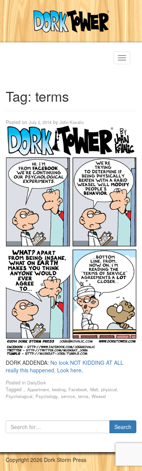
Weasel (99, 396)
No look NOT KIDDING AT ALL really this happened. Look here (64, 366)
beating (59, 389)
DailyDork (36, 383)
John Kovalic (71, 122)
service (68, 396)
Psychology (47, 396)
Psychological (19, 396)
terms (83, 396)
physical (109, 389)
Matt (94, 389)
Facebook (78, 389)
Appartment (38, 389)
